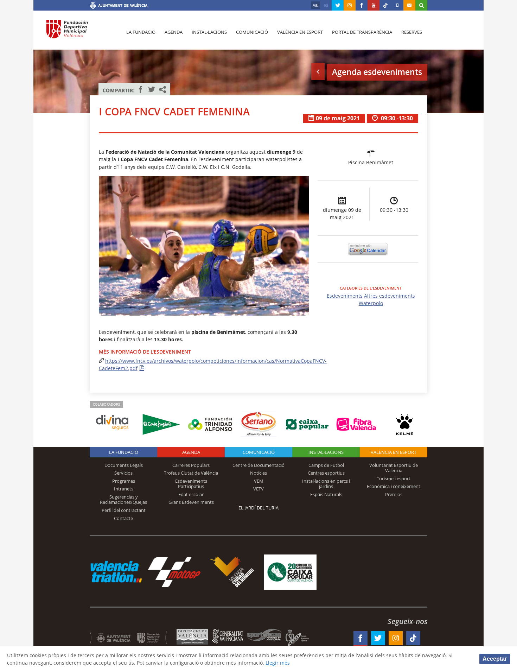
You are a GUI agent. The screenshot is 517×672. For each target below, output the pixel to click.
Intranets (123, 489)
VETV (258, 489)
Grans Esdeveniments (191, 502)
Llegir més (278, 662)
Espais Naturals (326, 494)
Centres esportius (326, 473)
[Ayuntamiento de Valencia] (119, 6)
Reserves (411, 32)
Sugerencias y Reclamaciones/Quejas (123, 500)
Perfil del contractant (124, 510)
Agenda (174, 32)
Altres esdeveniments (389, 295)
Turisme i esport (393, 478)
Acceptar (495, 659)
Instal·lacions (209, 32)
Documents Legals (123, 465)
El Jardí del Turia (258, 508)
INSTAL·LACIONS (326, 452)
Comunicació (252, 32)
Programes (123, 481)
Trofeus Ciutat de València (191, 473)
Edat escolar (191, 494)
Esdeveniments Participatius (191, 484)
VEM (258, 481)
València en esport (300, 32)
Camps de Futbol (326, 465)
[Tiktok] (385, 5)
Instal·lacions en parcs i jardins (326, 484)
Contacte (123, 518)
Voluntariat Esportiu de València (393, 468)
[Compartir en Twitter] (151, 89)
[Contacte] (409, 5)
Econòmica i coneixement (393, 486)
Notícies (258, 473)
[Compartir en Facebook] (140, 89)
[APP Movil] (397, 5)
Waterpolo (371, 303)
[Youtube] (373, 5)
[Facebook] (362, 5)
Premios (393, 494)
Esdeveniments (345, 295)
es (326, 5)
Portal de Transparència (362, 32)
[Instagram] (350, 5)
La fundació (140, 32)
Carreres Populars (191, 465)
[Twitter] (338, 5)
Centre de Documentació (258, 465)
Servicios (123, 473)
